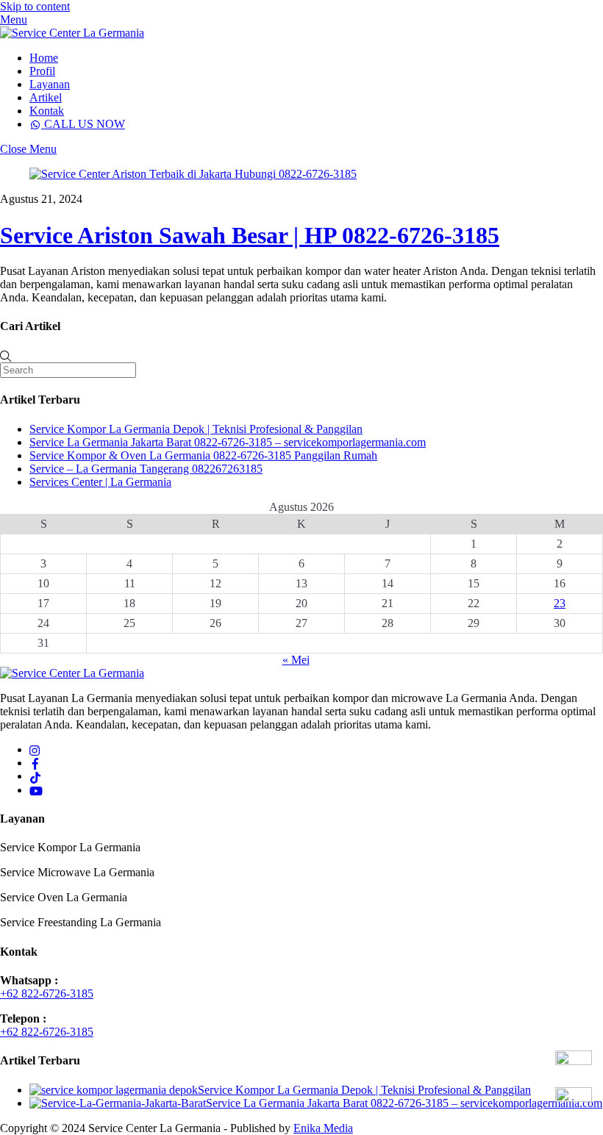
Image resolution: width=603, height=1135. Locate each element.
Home (43, 57)
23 (559, 603)
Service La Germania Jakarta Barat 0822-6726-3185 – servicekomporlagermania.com (227, 442)
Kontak (46, 110)
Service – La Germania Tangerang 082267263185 (146, 468)
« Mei (296, 660)
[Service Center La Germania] (72, 32)
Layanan (49, 84)
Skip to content (35, 6)
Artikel (45, 97)
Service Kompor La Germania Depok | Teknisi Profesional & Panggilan (196, 429)
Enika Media (323, 1128)
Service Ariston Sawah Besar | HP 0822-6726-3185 (249, 235)
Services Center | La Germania (100, 482)
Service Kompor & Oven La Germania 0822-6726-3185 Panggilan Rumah (203, 455)
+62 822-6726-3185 (46, 993)
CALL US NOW (83, 124)
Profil (42, 71)
